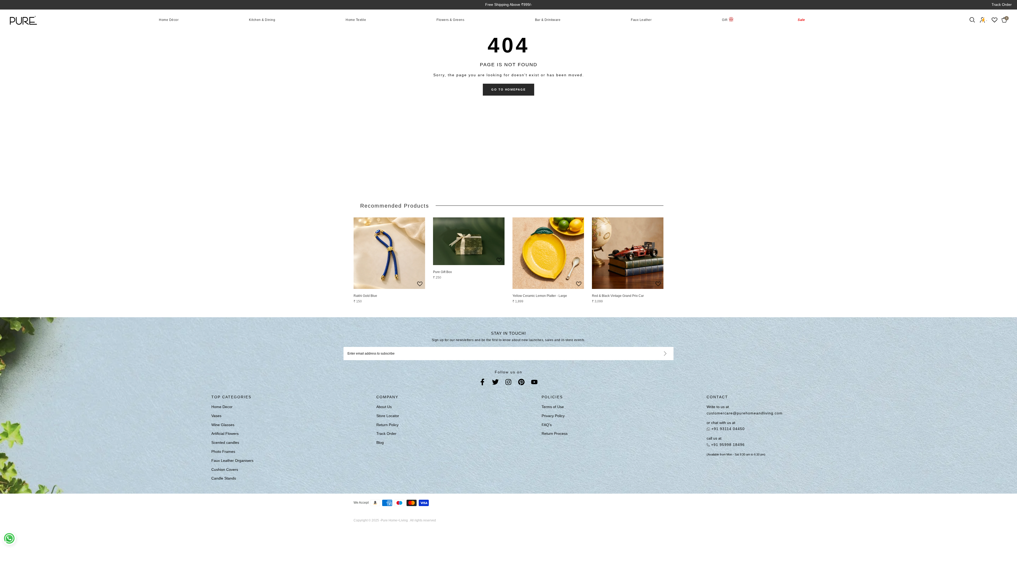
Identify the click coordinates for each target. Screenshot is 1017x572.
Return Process (555, 433)
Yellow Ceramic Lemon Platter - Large (539, 296)
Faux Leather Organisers (232, 460)
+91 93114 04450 (727, 429)
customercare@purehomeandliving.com (745, 413)
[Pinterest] (521, 383)
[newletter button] (658, 353)
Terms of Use (553, 407)
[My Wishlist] (994, 20)
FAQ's (547, 425)
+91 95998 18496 (727, 445)
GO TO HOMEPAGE (508, 89)
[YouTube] (534, 383)
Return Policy (387, 425)
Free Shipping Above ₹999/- (508, 4)
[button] (419, 284)
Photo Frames (223, 451)
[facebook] (482, 383)
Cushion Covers (224, 469)
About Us (384, 407)
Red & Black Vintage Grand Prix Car (618, 296)
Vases (216, 416)
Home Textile (356, 20)
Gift (724, 20)
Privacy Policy (553, 416)
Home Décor (169, 20)
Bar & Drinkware (548, 20)
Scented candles (225, 442)
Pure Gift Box (442, 272)
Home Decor (222, 407)
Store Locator (387, 416)
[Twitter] (495, 383)
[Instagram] (508, 383)
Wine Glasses (222, 425)
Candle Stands (223, 478)
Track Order (1002, 4)
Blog (380, 442)
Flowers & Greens (450, 20)
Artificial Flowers (225, 433)
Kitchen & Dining (262, 20)
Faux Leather (641, 20)
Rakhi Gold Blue (365, 296)
